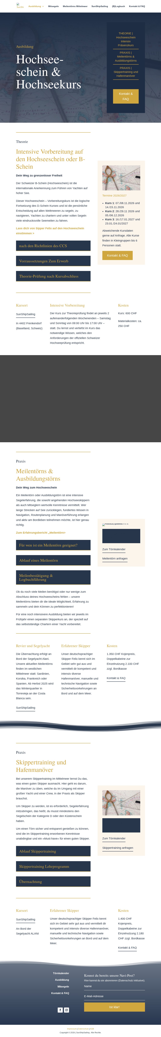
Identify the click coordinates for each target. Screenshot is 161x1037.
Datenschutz (83, 1029)
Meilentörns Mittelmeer (75, 6)
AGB (92, 1029)
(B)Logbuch (118, 6)
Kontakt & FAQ (137, 6)
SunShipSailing (100, 6)
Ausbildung (34, 6)
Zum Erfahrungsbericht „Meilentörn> (41, 532)
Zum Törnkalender (113, 549)
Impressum (72, 1029)
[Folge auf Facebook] (60, 1010)
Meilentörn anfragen (115, 558)
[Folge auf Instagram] (66, 1010)
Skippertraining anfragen (117, 847)
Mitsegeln (53, 6)
